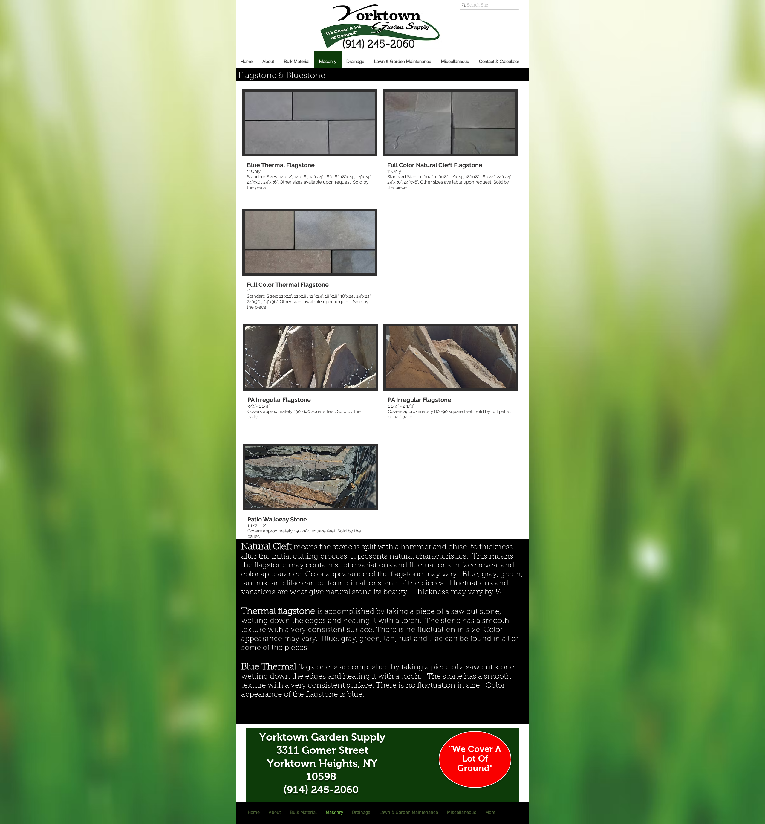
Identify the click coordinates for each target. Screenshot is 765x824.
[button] (309, 146)
